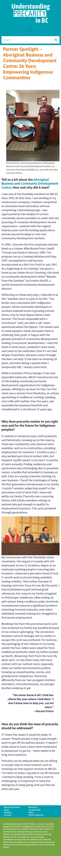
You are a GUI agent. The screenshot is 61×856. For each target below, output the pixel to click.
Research (32, 807)
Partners (8, 812)
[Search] (56, 40)
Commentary (34, 810)
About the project (12, 807)
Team (6, 810)
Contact (7, 815)
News (31, 812)
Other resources (35, 815)
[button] (30, 29)
